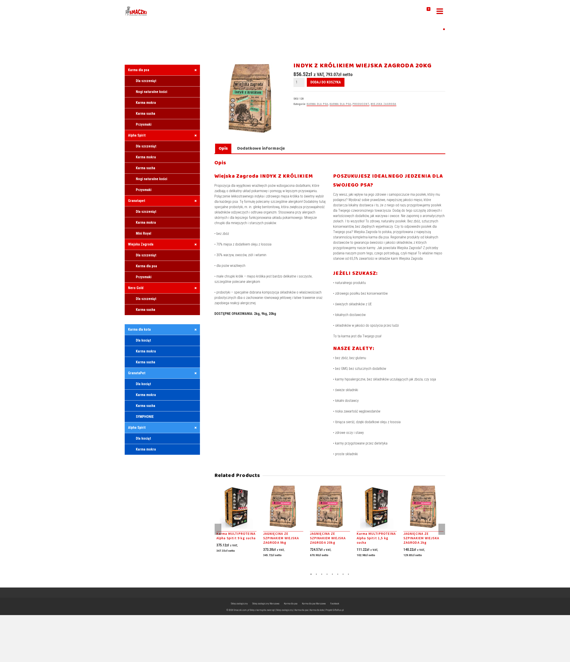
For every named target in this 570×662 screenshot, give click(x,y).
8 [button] (348, 574)
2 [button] (316, 574)
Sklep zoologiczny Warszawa (265, 603)
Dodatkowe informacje (261, 148)
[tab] (223, 149)
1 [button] (311, 574)
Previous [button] (218, 529)
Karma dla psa (317, 104)
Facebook (334, 603)
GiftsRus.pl (338, 610)
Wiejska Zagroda (383, 104)
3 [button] (322, 574)
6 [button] (338, 574)
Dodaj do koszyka (325, 82)
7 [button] (343, 574)
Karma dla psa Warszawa (314, 603)
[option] (236, 526)
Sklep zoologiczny (239, 603)
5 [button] (332, 574)
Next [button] (441, 529)
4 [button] (327, 574)
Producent (360, 104)
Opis (223, 148)
